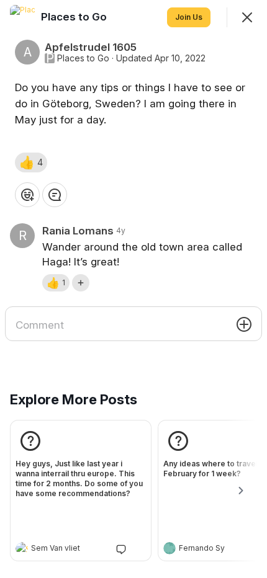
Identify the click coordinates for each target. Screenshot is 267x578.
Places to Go (83, 58)
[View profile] (22, 548)
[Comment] (54, 194)
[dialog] (133, 289)
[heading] (68, 549)
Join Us (188, 17)
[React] (27, 195)
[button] (31, 162)
